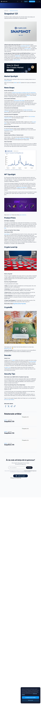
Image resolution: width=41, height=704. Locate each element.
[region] (30, 695)
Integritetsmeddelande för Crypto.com (30, 470)
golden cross (7, 367)
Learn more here (16, 59)
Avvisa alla (30, 700)
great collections (22, 214)
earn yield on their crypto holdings (22, 138)
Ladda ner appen (21, 475)
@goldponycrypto (8, 348)
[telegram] (11, 406)
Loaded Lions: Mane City (22, 187)
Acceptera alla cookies (30, 697)
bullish (13, 360)
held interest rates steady (19, 100)
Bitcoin (29, 48)
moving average (32, 361)
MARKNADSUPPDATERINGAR (14, 10)
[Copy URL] (14, 406)
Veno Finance (7, 234)
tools (10, 214)
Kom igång (29, 467)
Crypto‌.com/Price (7, 80)
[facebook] (5, 406)
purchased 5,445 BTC (25, 45)
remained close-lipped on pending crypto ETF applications (24, 92)
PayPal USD (17, 55)
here (5, 228)
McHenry (28, 95)
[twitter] (8, 406)
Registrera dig (32, 1)
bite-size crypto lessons (9, 399)
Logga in (25, 1)
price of (26, 48)
